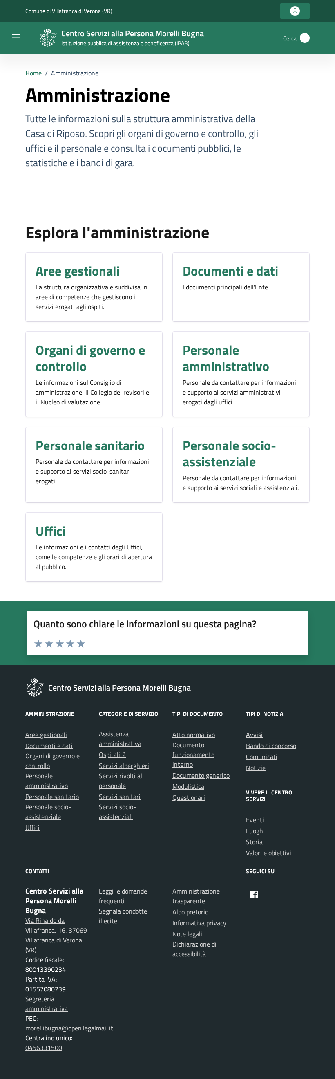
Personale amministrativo (46, 780)
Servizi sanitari (120, 796)
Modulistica (188, 786)
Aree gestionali (46, 734)
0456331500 (43, 1048)
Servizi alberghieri (124, 765)
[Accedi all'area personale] (295, 11)
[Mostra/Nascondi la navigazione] (16, 37)
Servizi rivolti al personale (120, 780)
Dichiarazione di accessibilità (194, 949)
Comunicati (261, 756)
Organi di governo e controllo (52, 760)
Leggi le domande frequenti (123, 896)
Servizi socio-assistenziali (117, 811)
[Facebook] (254, 894)
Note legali (187, 934)
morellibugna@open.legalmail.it (69, 1028)
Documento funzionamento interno (193, 754)
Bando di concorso (271, 745)
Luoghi (255, 831)
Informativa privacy (199, 923)
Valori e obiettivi (268, 853)
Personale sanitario (52, 796)
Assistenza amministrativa (120, 738)
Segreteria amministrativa (46, 1003)
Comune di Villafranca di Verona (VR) (68, 11)
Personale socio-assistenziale (48, 811)
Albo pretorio (190, 912)
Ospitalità (112, 754)
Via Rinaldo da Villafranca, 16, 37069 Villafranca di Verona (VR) (56, 935)
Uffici (32, 827)
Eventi (255, 820)
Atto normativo (193, 734)
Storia (254, 842)
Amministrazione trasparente (196, 896)
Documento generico (201, 775)
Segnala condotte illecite (123, 916)
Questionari (188, 797)
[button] (305, 38)
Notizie (256, 767)
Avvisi (254, 734)
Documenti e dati (49, 745)
